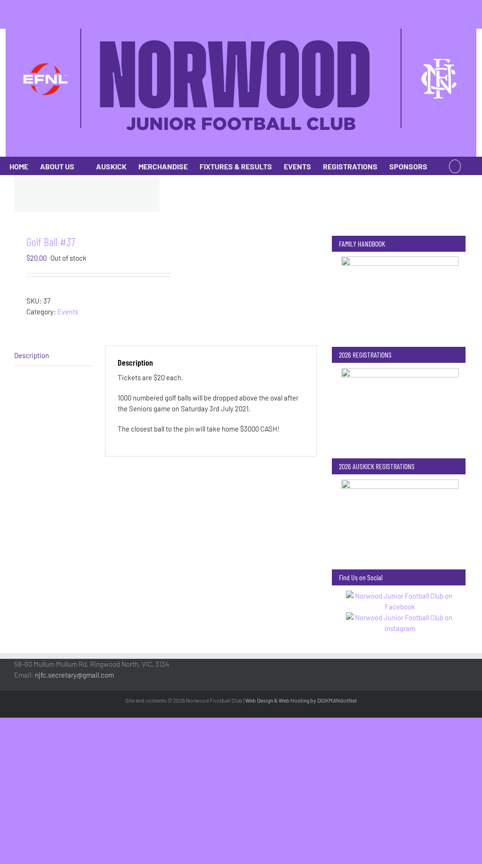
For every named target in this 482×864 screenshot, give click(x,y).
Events (67, 311)
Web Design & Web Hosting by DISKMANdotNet (301, 700)
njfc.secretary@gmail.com (74, 675)
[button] (455, 165)
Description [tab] (31, 355)
